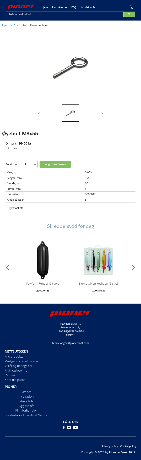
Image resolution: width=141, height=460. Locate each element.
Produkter (57, 7)
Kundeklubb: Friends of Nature (26, 415)
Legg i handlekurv (55, 164)
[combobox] (64, 14)
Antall (9, 164)
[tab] (70, 113)
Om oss (26, 392)
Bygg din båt (26, 406)
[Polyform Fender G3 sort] (42, 260)
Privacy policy (110, 446)
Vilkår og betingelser (18, 366)
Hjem (44, 7)
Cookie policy (128, 446)
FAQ (73, 7)
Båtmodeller (26, 401)
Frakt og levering (16, 370)
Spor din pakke (15, 380)
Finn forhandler (26, 410)
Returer (10, 375)
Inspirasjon (26, 396)
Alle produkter (15, 356)
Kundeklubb (87, 7)
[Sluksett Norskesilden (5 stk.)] (98, 260)
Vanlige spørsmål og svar (21, 361)
